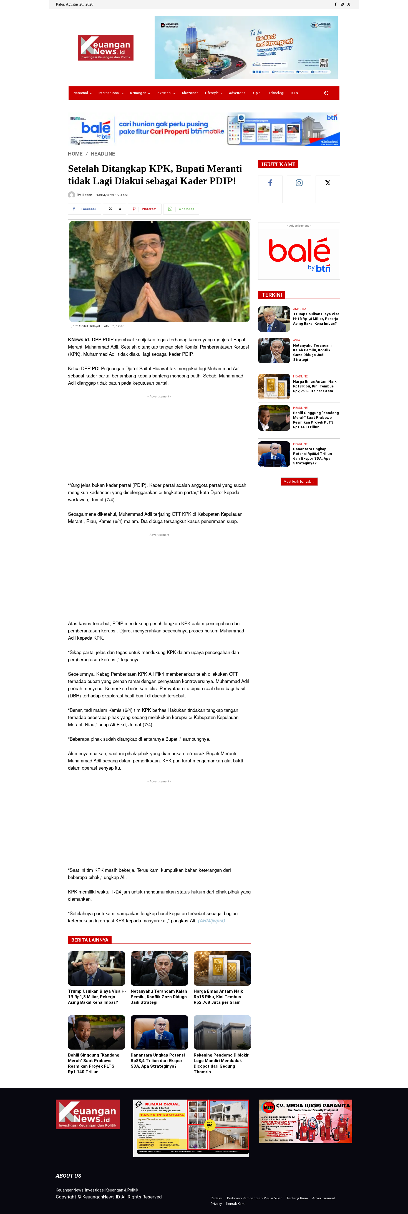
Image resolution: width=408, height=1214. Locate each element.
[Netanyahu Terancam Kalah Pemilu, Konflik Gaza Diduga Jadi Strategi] (159, 968)
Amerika (299, 309)
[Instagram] (342, 4)
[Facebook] (335, 4)
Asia (296, 340)
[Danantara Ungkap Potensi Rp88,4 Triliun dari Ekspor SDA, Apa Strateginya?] (159, 1032)
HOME (75, 154)
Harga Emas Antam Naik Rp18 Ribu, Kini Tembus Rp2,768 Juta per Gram (218, 997)
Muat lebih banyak (297, 482)
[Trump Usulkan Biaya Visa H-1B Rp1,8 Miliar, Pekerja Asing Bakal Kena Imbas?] (96, 968)
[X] (349, 4)
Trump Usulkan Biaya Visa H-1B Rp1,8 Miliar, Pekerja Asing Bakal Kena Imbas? (97, 997)
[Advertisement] (159, 438)
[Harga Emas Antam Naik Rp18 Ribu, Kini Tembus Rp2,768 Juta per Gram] (222, 968)
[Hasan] (72, 195)
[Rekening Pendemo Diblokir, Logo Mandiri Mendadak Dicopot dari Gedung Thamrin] (222, 1032)
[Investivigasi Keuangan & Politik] (105, 48)
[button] (326, 93)
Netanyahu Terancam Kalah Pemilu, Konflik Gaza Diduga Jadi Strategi (159, 997)
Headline (103, 154)
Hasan (87, 195)
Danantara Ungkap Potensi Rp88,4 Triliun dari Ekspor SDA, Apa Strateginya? (158, 1061)
